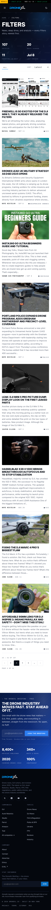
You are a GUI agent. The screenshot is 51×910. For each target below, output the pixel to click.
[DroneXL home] (17, 8)
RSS (30, 905)
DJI (3, 809)
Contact (5, 854)
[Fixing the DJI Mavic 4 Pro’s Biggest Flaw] (25, 528)
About (4, 849)
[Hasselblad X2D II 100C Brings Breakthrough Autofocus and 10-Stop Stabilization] (25, 450)
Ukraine (30, 827)
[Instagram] (25, 798)
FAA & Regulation (33, 818)
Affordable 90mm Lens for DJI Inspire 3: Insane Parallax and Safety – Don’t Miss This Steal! (23, 619)
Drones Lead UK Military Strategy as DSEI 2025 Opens (25, 172)
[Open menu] (4, 8)
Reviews (30, 835)
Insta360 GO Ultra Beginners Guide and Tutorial (21, 245)
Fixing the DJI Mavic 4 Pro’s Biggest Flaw (20, 549)
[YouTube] (18, 798)
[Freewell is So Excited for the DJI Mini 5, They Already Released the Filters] (25, 92)
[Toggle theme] (46, 8)
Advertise (5, 858)
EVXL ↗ (5, 867)
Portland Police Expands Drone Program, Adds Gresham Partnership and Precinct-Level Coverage (24, 320)
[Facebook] (11, 798)
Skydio (4, 818)
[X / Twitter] (4, 798)
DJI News (30, 814)
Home (4, 18)
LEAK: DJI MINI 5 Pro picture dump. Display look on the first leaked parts (24, 400)
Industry (30, 839)
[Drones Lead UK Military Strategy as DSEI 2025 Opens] (25, 152)
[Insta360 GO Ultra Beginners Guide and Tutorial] (25, 224)
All (5, 67)
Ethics (4, 862)
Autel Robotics (7, 814)
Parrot (4, 822)
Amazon (5, 827)
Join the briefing (36, 733)
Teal (3, 831)
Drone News (32, 809)
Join (45, 884)
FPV (28, 831)
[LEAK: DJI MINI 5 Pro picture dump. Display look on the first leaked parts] (25, 378)
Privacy (5, 905)
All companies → (8, 835)
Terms (14, 905)
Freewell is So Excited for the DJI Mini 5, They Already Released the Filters (25, 114)
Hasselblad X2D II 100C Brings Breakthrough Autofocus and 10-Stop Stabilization (23, 472)
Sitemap (22, 905)
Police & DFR (32, 822)
